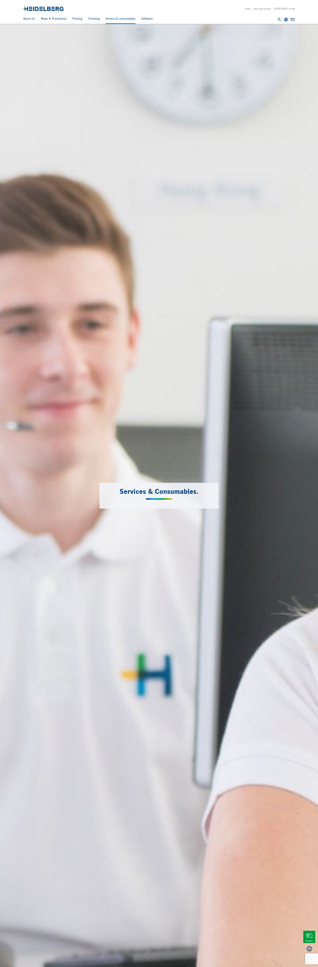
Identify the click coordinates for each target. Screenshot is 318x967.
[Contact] (292, 19)
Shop (247, 9)
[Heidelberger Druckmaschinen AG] (43, 9)
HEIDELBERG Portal (284, 9)
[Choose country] (286, 19)
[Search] (279, 19)
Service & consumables (120, 18)
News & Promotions (53, 18)
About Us (29, 18)
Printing (77, 18)
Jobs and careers (262, 9)
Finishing (94, 18)
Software (147, 18)
